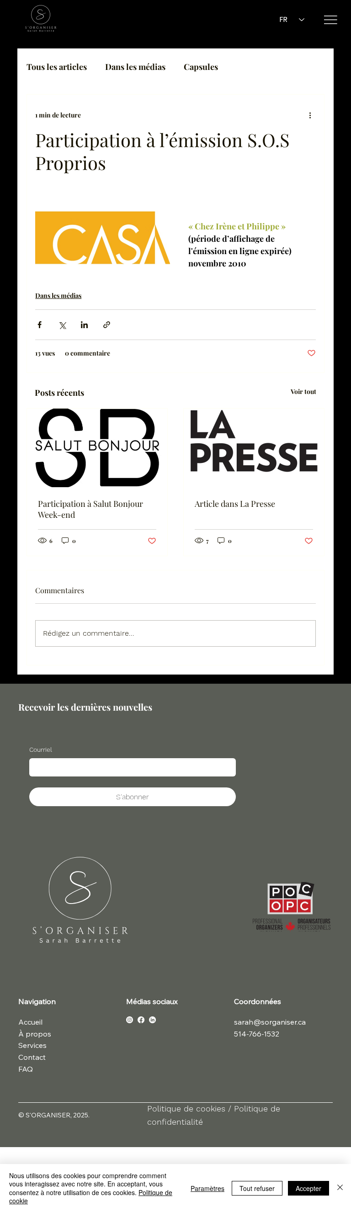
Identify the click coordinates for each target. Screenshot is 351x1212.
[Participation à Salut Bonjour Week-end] (97, 448)
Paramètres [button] (207, 1188)
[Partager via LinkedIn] (84, 324)
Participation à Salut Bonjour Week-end (90, 509)
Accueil (30, 1021)
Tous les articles (57, 67)
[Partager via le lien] (106, 324)
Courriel (40, 749)
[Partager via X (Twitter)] (62, 324)
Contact (32, 1057)
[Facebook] (141, 1019)
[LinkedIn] (152, 1019)
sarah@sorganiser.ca (270, 1021)
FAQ (25, 1069)
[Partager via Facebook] (39, 324)
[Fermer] (340, 1188)
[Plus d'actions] (310, 114)
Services (32, 1045)
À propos (34, 1033)
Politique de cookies (187, 1108)
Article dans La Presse (235, 503)
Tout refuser (257, 1188)
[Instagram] (129, 1019)
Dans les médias (135, 67)
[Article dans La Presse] (254, 448)
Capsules (201, 67)
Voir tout (303, 391)
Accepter (308, 1188)
